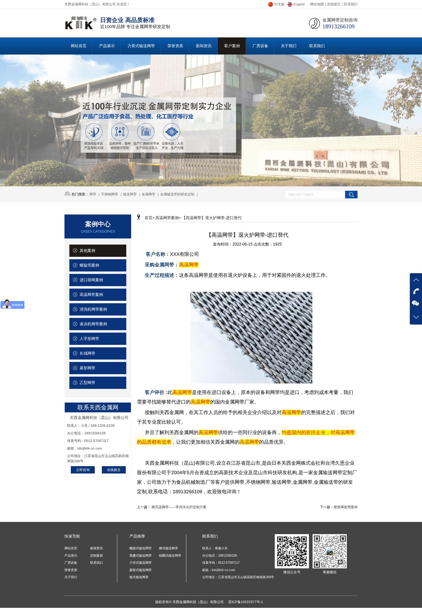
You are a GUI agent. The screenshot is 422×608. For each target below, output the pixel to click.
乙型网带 (87, 383)
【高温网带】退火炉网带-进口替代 (212, 218)
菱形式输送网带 (140, 570)
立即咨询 (83, 470)
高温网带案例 (91, 295)
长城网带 (87, 353)
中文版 (279, 4)
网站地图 (317, 4)
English (299, 4)
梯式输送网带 (168, 548)
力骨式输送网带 (140, 562)
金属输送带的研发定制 (177, 194)
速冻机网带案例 (93, 324)
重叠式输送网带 (140, 555)
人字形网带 (89, 339)
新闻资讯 (96, 548)
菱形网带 (87, 368)
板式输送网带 (138, 577)
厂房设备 (70, 562)
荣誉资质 (70, 570)
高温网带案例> (168, 218)
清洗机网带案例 (93, 309)
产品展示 (70, 555)
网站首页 (70, 548)
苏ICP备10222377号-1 (245, 602)
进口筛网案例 (91, 280)
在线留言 (334, 4)
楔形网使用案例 (346, 507)
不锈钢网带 (109, 194)
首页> (150, 218)
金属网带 (148, 194)
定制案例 (96, 555)
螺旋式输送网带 (140, 548)
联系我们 (351, 4)
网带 (92, 194)
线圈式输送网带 (170, 555)
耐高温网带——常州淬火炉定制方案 (179, 507)
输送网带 (130, 194)
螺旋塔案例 (89, 265)
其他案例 (87, 250)
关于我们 (70, 577)
